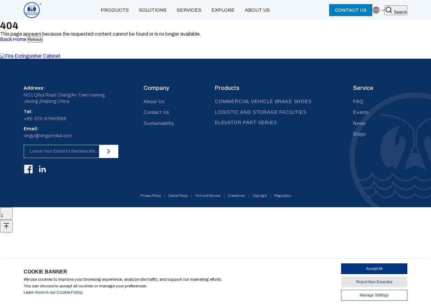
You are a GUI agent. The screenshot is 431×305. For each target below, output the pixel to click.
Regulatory (282, 195)
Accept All (374, 269)
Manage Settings (374, 295)
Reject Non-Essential (374, 282)
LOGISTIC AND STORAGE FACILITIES (261, 112)
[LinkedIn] (42, 169)
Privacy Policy (150, 195)
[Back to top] (6, 226)
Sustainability (159, 123)
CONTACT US (351, 10)
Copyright (259, 195)
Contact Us (156, 112)
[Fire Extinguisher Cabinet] (38, 56)
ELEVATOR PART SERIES (246, 122)
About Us (154, 101)
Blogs (359, 134)
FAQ (358, 101)
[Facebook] (28, 169)
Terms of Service (208, 195)
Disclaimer (236, 195)
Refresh (35, 39)
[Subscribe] (108, 151)
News (359, 123)
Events (361, 112)
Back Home (13, 39)
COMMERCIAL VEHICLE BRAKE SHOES (263, 101)
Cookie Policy (178, 195)
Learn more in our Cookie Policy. (53, 292)
